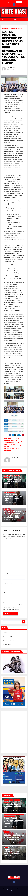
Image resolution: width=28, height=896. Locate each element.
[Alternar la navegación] (15, 19)
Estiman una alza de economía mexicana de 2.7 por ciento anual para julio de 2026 (14, 514)
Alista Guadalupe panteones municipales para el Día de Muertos (20, 444)
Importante (6, 475)
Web (4, 593)
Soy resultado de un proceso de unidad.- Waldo (12, 481)
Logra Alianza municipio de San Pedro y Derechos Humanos (11, 852)
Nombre (5, 573)
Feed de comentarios (8, 640)
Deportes (8, 893)
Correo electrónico (8, 583)
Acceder (5, 632)
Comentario (6, 542)
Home (3, 893)
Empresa (4, 28)
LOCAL (8, 28)
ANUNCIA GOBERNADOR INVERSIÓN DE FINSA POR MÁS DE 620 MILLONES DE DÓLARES (9, 445)
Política (23, 893)
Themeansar (14, 890)
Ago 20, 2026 (8, 842)
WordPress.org (7, 644)
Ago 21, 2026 (8, 810)
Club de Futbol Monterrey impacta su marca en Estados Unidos (13, 497)
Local (19, 893)
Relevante (19, 28)
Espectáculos (14, 893)
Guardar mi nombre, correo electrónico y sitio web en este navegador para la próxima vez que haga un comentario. (13, 607)
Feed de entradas (7, 636)
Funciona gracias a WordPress (10, 889)
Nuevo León (13, 28)
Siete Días (12, 67)
